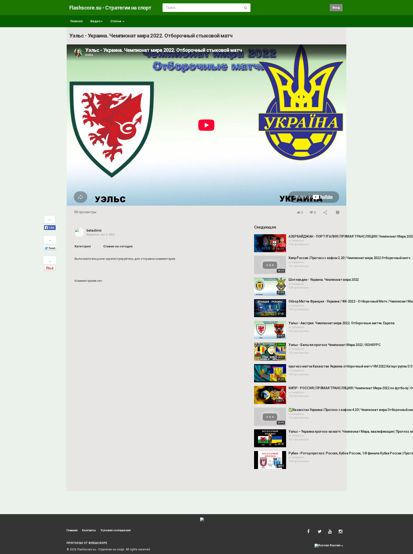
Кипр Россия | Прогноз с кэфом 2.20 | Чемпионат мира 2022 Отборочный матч (349, 258)
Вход (336, 7)
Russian (335, 545)
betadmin (94, 230)
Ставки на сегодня (118, 246)
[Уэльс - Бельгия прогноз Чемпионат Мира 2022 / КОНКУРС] (270, 352)
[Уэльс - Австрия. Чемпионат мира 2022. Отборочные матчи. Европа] (270, 330)
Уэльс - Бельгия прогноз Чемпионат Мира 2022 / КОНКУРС (334, 345)
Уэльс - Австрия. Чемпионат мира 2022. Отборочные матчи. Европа (341, 323)
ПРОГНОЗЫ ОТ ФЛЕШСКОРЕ (86, 543)
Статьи (116, 21)
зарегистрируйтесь (119, 259)
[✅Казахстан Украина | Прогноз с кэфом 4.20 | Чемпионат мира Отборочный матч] (270, 417)
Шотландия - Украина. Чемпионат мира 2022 (323, 280)
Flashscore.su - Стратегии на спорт (110, 8)
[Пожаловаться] (338, 213)
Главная (76, 21)
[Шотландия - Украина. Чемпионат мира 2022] (270, 286)
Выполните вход (87, 259)
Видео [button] (95, 21)
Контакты (89, 530)
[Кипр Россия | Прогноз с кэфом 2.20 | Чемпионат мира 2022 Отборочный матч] (270, 265)
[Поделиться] (325, 213)
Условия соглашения (115, 530)
